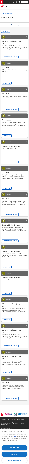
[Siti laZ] (16, 2)
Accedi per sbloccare (10, 57)
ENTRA (24, 2)
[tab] (15, 25)
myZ (5, 2)
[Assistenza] (10, 2)
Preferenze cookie (14, 460)
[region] (14, 446)
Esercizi (9, 6)
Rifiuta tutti (14, 454)
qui (15, 436)
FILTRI (6, 31)
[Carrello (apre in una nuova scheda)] (19, 2)
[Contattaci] (13, 2)
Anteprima (6, 83)
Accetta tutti (14, 448)
